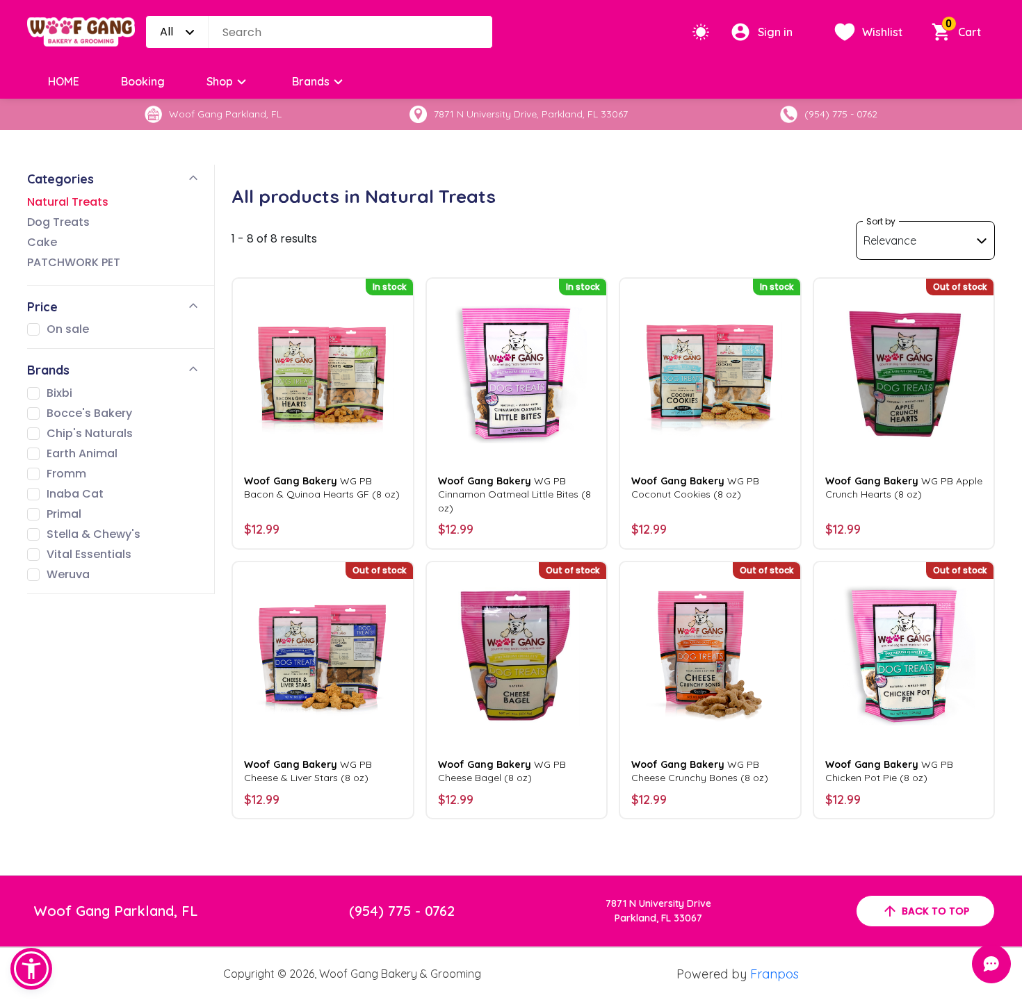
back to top (935, 911)
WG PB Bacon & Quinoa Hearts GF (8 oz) (322, 487)
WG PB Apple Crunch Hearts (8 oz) (903, 487)
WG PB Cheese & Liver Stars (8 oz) (308, 771)
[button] (31, 968)
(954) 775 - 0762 (402, 910)
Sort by (880, 221)
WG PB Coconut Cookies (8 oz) (695, 487)
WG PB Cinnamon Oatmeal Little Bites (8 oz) (514, 494)
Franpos (774, 974)
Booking (143, 81)
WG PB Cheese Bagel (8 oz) (502, 771)
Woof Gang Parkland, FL (115, 910)
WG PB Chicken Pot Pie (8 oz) (889, 771)
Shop (219, 81)
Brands (311, 81)
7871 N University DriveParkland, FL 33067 (658, 910)
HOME (63, 81)
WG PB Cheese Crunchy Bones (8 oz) (699, 771)
